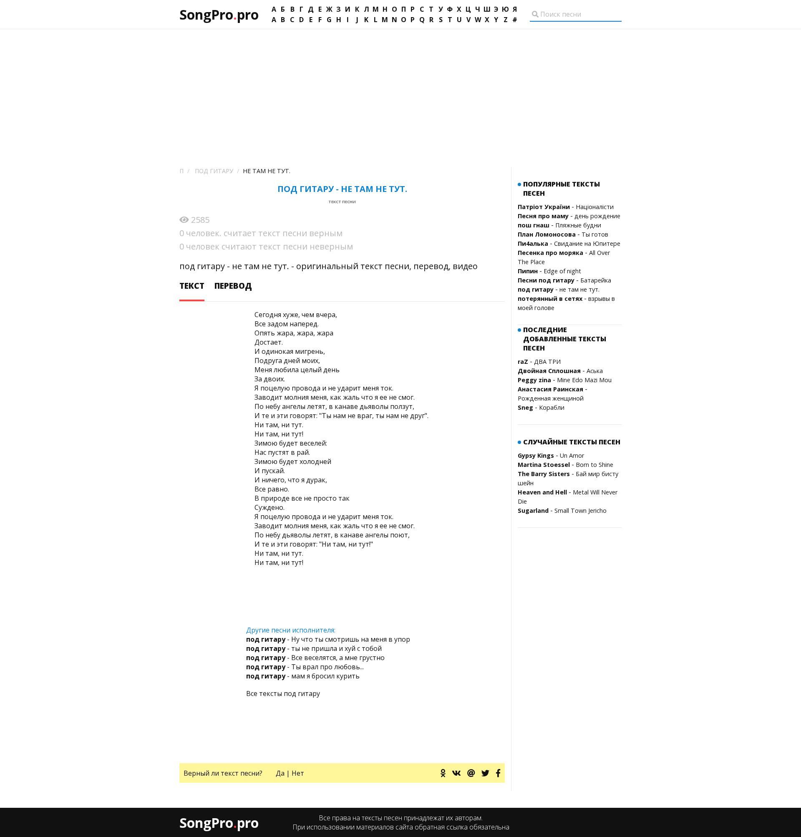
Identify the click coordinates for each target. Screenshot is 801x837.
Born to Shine (594, 465)
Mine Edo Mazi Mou (584, 380)
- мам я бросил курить (303, 676)
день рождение (597, 216)
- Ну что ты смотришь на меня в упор (328, 639)
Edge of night (562, 271)
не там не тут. (579, 289)
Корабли (551, 407)
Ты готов (595, 234)
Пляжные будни (578, 225)
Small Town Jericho (580, 510)
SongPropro (219, 14)
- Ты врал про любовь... (305, 666)
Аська (595, 371)
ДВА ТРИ (547, 362)
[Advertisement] (400, 91)
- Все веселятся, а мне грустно (315, 657)
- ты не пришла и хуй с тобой (314, 648)
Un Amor (572, 455)
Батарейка (595, 280)
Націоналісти (595, 207)
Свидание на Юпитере (587, 243)
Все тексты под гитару (283, 693)
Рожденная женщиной (551, 398)
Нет (298, 773)
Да (280, 773)
